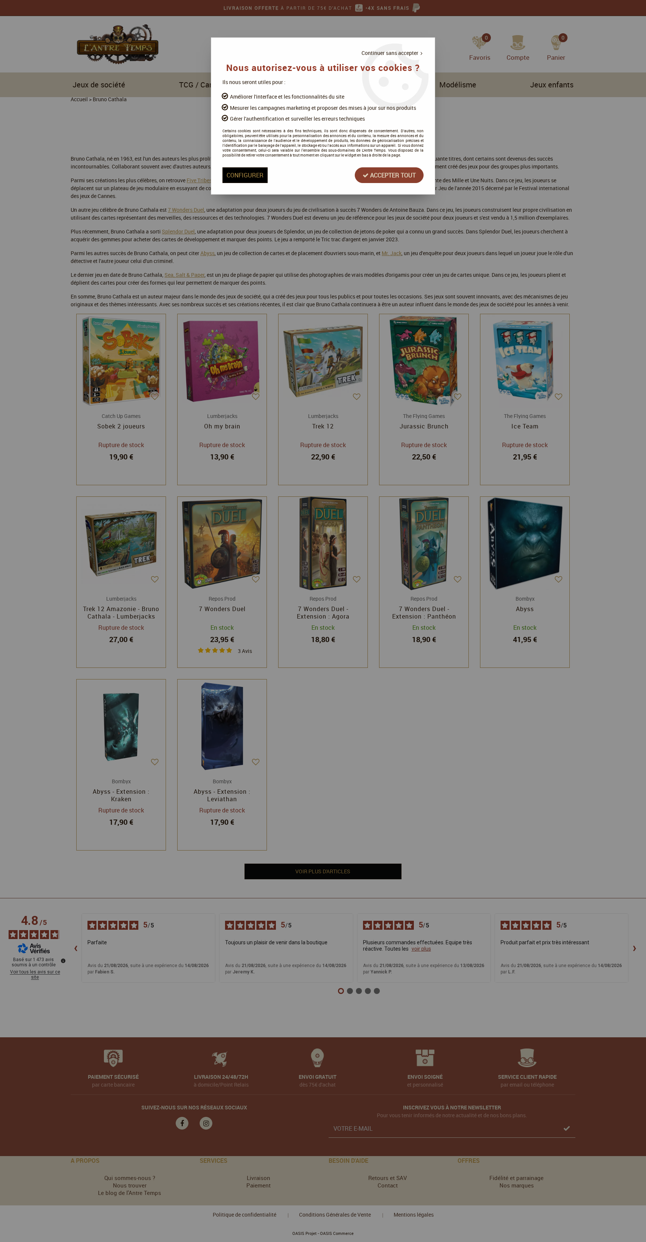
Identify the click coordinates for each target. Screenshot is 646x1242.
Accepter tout (392, 175)
